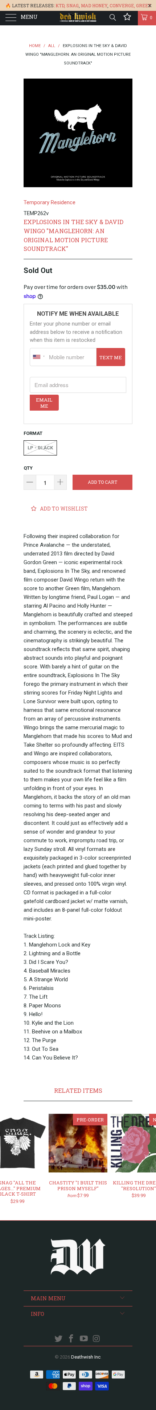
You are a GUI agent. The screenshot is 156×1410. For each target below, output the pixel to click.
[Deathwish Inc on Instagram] (96, 1339)
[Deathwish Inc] (78, 18)
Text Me (110, 357)
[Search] (112, 17)
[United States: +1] (38, 357)
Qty (28, 468)
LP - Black (40, 447)
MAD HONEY (94, 5)
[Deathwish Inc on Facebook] (71, 1339)
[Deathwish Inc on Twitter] (58, 1339)
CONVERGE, (122, 5)
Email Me (44, 402)
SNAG (72, 5)
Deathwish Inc (85, 1357)
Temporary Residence (49, 202)
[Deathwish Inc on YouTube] (84, 1339)
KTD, (60, 5)
